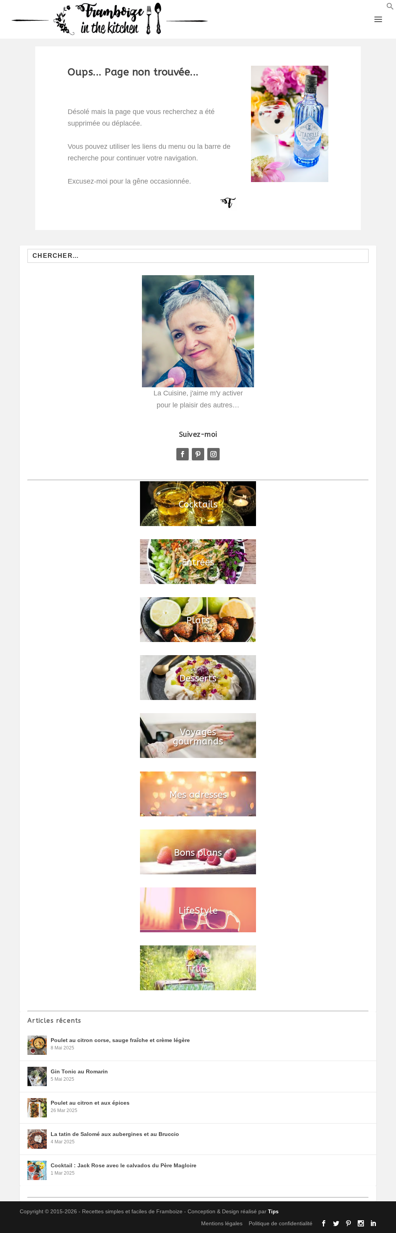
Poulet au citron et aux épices (90, 1103)
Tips (273, 1211)
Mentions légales (221, 1223)
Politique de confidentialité (280, 1223)
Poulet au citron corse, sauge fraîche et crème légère (120, 1040)
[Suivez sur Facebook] (182, 454)
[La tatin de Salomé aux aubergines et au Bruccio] (37, 1139)
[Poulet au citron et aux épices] (37, 1107)
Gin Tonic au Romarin (79, 1071)
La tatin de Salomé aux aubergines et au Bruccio (115, 1134)
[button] (390, 8)
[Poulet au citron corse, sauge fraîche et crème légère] (37, 1045)
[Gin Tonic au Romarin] (37, 1076)
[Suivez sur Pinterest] (198, 454)
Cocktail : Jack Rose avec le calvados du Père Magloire (123, 1165)
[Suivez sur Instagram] (213, 454)
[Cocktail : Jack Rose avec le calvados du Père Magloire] (37, 1170)
